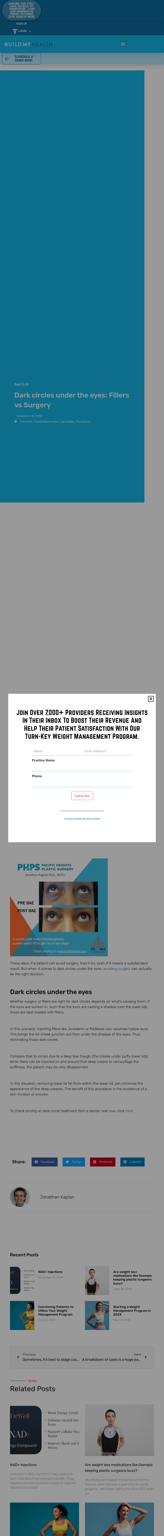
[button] (151, 699)
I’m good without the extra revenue (82, 818)
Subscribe (82, 796)
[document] (82, 768)
